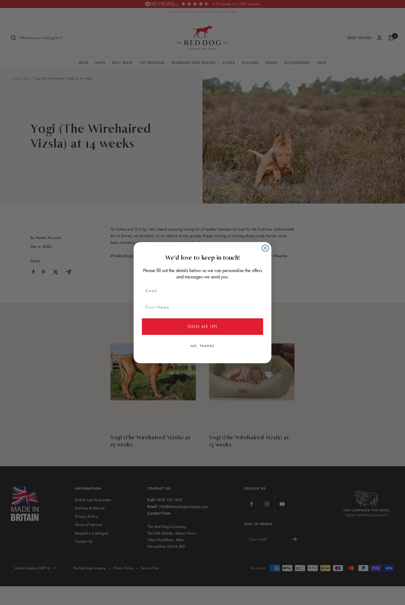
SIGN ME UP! (203, 326)
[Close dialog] (265, 248)
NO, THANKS (202, 346)
